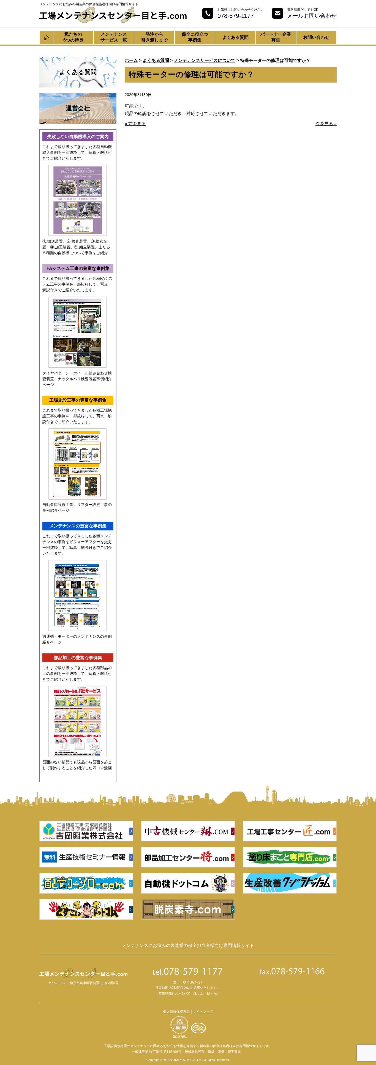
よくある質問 (235, 37)
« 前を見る (135, 123)
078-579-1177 (235, 15)
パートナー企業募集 (275, 37)
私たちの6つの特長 (73, 37)
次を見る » (326, 123)
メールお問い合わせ (312, 16)
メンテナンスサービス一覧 (113, 37)
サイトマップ (203, 1012)
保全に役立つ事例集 (195, 37)
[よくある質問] (77, 60)
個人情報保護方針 (176, 1012)
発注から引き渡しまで (154, 37)
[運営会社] (77, 96)
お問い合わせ (316, 37)
